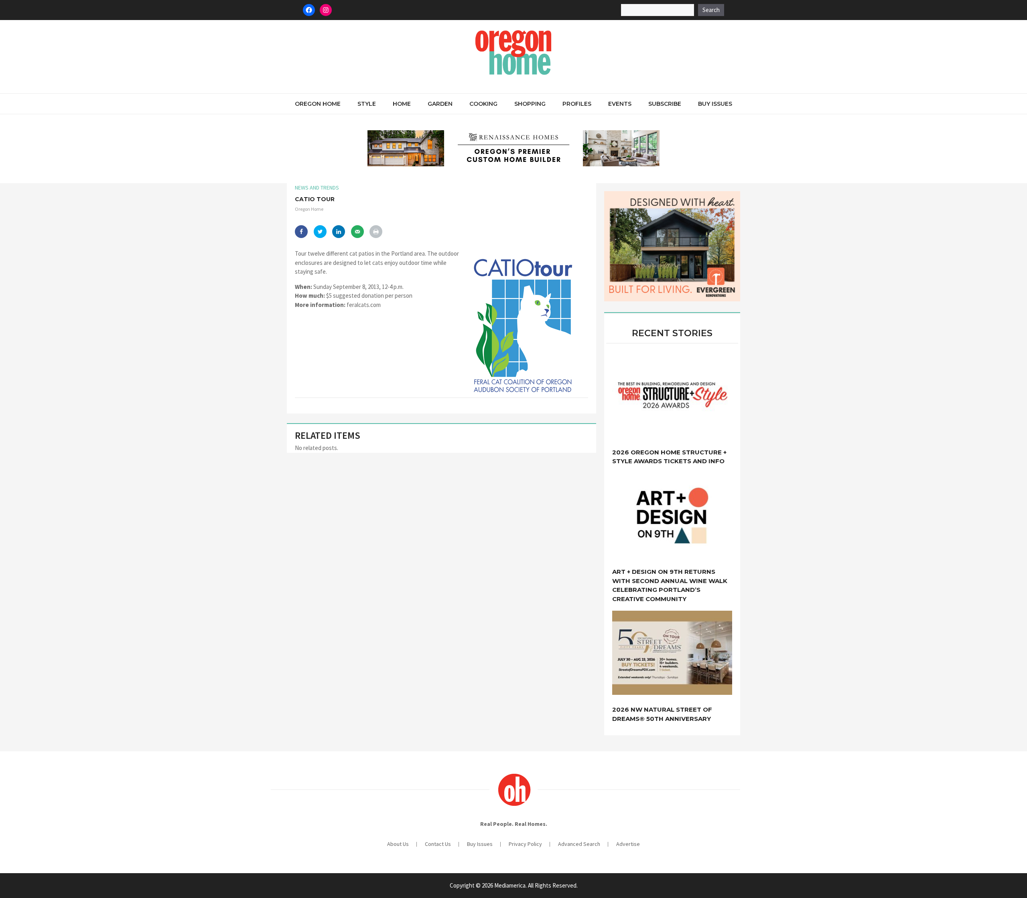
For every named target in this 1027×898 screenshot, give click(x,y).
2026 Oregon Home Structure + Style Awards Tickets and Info (669, 456)
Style (366, 103)
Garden (440, 103)
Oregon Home (318, 103)
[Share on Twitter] (320, 231)
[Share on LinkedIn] (338, 231)
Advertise (628, 844)
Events (619, 103)
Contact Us (438, 844)
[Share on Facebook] (301, 231)
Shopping (530, 103)
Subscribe (664, 103)
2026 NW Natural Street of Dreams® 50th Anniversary (662, 714)
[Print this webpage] (375, 231)
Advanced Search (579, 844)
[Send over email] (357, 231)
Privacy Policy (525, 844)
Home (402, 103)
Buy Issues (715, 103)
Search (711, 10)
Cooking (483, 103)
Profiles (576, 103)
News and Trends (317, 187)
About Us (398, 844)
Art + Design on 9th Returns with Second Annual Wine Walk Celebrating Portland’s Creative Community (669, 585)
